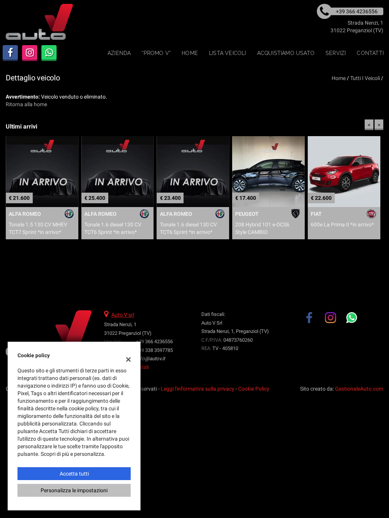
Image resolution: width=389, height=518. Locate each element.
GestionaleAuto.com (359, 389)
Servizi (336, 53)
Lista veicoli (227, 53)
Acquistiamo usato (286, 53)
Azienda (119, 53)
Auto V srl (122, 315)
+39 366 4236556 (154, 341)
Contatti (370, 53)
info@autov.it (150, 358)
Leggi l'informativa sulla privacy (197, 389)
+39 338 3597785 (154, 350)
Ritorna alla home (26, 104)
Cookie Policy (253, 389)
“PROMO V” (156, 53)
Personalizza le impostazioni (74, 490)
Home (190, 53)
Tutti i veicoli (365, 78)
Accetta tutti (74, 474)
